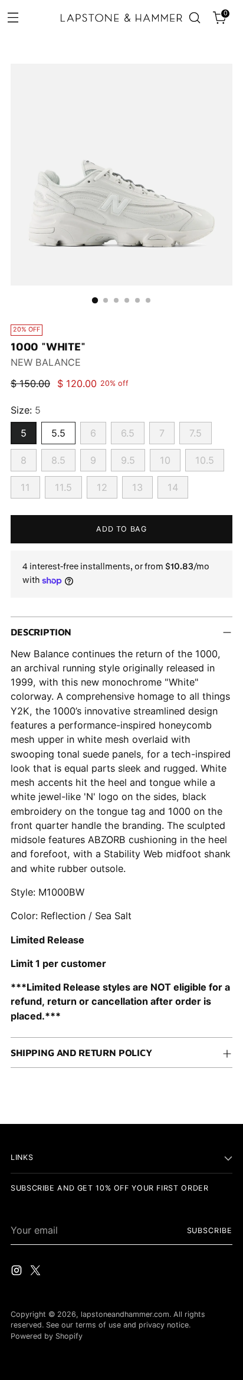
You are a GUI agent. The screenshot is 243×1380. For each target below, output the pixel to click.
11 (25, 487)
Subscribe (210, 1230)
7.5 (195, 433)
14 (173, 487)
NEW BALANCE (46, 362)
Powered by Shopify (47, 1336)
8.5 (58, 460)
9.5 (128, 460)
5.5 (58, 433)
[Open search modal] (194, 18)
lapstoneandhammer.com (125, 1314)
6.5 (127, 433)
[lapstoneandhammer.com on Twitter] (36, 1272)
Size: (26, 410)
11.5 (63, 487)
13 (137, 487)
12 (102, 487)
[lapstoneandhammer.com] (121, 18)
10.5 (204, 460)
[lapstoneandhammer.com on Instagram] (18, 1272)
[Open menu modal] (13, 17)
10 (165, 460)
